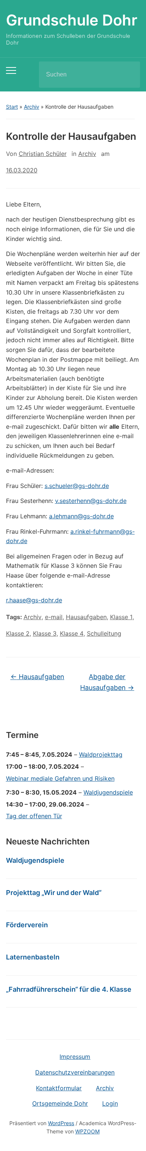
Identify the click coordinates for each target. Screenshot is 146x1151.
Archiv (31, 106)
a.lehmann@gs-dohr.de (81, 516)
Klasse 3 (45, 633)
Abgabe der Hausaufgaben (107, 682)
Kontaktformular (59, 1088)
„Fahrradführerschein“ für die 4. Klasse (68, 989)
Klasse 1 (121, 617)
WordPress (61, 1123)
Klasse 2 (18, 633)
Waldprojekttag (100, 754)
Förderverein (27, 925)
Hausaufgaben (86, 617)
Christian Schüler (43, 153)
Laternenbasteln (33, 957)
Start (12, 106)
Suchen (128, 74)
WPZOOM (87, 1131)
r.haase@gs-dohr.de (34, 600)
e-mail (54, 617)
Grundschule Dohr (71, 20)
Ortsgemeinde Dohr (60, 1103)
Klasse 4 (71, 633)
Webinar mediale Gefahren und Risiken (60, 778)
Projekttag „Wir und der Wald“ (53, 893)
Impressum (75, 1056)
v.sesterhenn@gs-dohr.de (91, 500)
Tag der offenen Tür (34, 816)
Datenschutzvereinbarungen (75, 1072)
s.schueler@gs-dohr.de (77, 485)
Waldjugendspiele (108, 792)
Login (110, 1103)
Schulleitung (104, 633)
